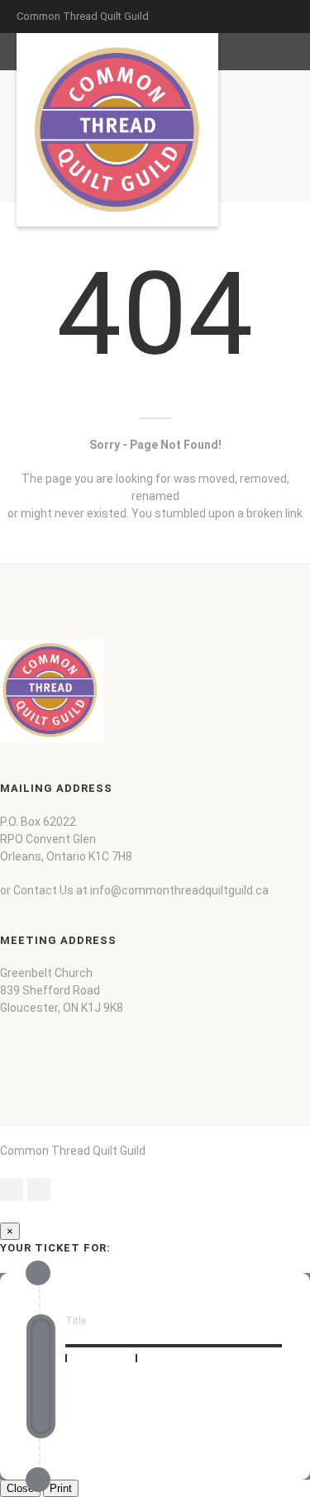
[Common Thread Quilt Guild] (117, 129)
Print (61, 1488)
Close (20, 1488)
